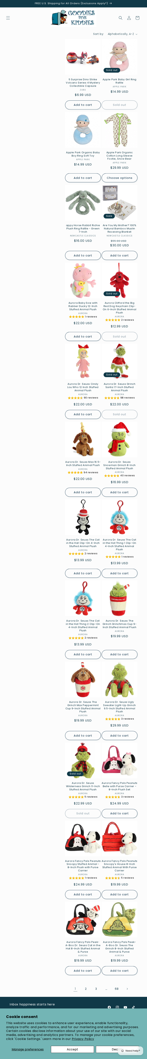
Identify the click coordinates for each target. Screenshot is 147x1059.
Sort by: (98, 34)
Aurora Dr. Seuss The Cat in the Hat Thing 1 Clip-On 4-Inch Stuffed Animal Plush (119, 544)
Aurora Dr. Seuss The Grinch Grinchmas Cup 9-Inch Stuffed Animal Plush (120, 624)
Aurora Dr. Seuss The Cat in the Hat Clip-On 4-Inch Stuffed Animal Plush (83, 543)
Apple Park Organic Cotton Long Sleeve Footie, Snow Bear (119, 156)
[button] (8, 18)
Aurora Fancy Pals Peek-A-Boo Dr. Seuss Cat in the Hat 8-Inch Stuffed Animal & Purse (83, 947)
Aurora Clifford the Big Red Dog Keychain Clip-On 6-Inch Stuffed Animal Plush (119, 307)
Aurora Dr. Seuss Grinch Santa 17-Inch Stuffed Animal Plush (120, 387)
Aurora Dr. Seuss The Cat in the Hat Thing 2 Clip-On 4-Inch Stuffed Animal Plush (83, 625)
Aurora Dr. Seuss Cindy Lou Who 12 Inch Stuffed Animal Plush (83, 387)
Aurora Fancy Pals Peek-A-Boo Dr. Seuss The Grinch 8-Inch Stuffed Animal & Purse (119, 947)
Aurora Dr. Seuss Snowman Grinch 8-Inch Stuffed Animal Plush (119, 465)
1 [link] (75, 989)
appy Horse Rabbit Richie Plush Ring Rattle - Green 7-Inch (83, 229)
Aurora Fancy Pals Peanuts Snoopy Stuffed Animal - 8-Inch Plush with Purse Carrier (83, 866)
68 (116, 989)
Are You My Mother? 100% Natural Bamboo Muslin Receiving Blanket (119, 229)
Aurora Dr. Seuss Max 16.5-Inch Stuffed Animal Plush (83, 463)
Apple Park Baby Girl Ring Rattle (119, 81)
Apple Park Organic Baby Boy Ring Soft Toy (83, 154)
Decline (117, 1049)
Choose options (119, 178)
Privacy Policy (83, 1039)
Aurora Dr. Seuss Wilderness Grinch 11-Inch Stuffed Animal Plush (83, 786)
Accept (72, 1049)
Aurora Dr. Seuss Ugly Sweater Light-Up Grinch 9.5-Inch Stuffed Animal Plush (119, 707)
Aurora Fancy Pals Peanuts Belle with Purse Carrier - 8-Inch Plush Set (119, 786)
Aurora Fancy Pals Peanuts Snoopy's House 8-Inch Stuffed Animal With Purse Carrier (119, 866)
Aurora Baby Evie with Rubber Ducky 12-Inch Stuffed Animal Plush (83, 306)
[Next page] (127, 989)
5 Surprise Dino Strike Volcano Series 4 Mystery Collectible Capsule (83, 83)
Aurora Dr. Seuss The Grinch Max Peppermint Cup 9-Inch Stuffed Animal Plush (83, 707)
